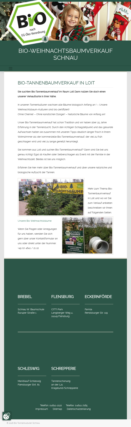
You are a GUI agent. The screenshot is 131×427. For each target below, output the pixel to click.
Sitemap (57, 409)
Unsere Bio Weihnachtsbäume (35, 220)
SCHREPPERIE (63, 368)
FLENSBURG (62, 296)
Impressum (41, 409)
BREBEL (25, 296)
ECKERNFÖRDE (98, 296)
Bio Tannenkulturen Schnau (27, 423)
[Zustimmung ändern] (7, 416)
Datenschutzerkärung (79, 409)
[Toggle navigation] (10, 68)
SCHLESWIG (28, 368)
